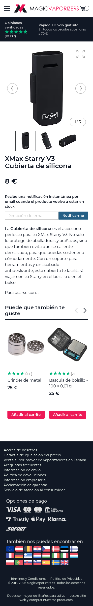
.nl (37, 555)
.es (46, 562)
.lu (74, 555)
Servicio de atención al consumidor (34, 490)
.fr (10, 555)
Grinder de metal (24, 380)
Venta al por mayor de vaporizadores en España (45, 460)
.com (10, 549)
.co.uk (64, 562)
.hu (46, 555)
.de (19, 555)
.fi (74, 549)
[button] (80, 53)
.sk (28, 562)
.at (19, 549)
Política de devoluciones (25, 475)
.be (28, 549)
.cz (46, 549)
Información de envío (22, 470)
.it (64, 555)
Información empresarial (25, 480)
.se (56, 562)
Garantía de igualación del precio (32, 455)
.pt (19, 562)
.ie (56, 555)
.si (37, 562)
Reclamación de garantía (25, 485)
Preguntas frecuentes (22, 465)
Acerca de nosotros (20, 450)
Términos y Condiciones (28, 579)
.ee (64, 549)
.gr (28, 555)
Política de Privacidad (66, 579)
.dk (56, 549)
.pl (10, 562)
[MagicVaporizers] (46, 8)
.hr (37, 549)
